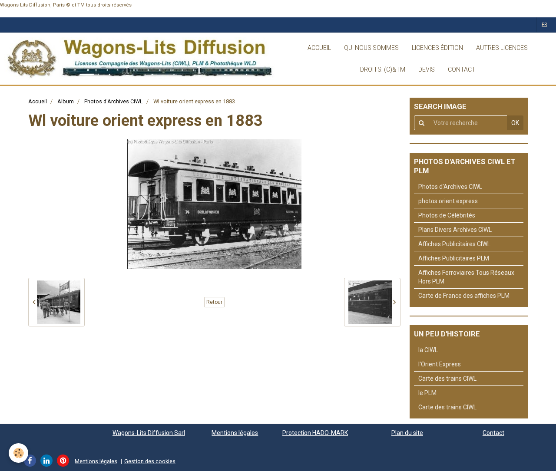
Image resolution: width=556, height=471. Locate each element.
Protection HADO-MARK (315, 432)
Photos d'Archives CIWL (113, 101)
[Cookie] (18, 453)
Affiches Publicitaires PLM (453, 258)
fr (544, 24)
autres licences (502, 47)
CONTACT (462, 69)
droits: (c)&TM (382, 69)
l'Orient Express (439, 364)
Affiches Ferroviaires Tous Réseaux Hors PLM (466, 277)
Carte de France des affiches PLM (464, 295)
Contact (493, 432)
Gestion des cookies (149, 461)
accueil (319, 47)
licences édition (437, 47)
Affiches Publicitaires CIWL (454, 243)
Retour (214, 302)
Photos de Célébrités (446, 215)
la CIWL (428, 349)
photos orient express (448, 201)
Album (65, 101)
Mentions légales (235, 432)
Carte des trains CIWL (447, 378)
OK (515, 122)
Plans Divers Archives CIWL (455, 229)
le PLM (427, 392)
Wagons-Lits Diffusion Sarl (149, 432)
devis (426, 69)
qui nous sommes (371, 47)
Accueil (37, 101)
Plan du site (407, 432)
